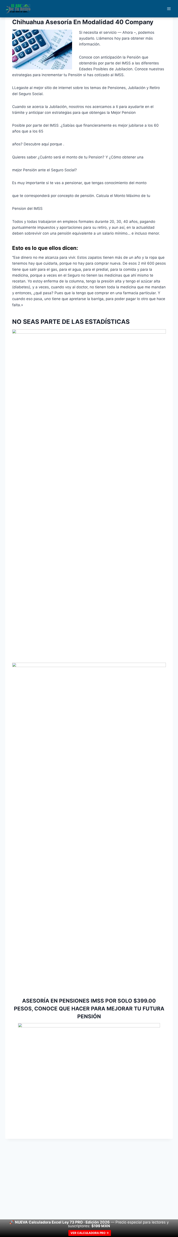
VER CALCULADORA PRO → (90, 1233)
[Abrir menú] (169, 8)
